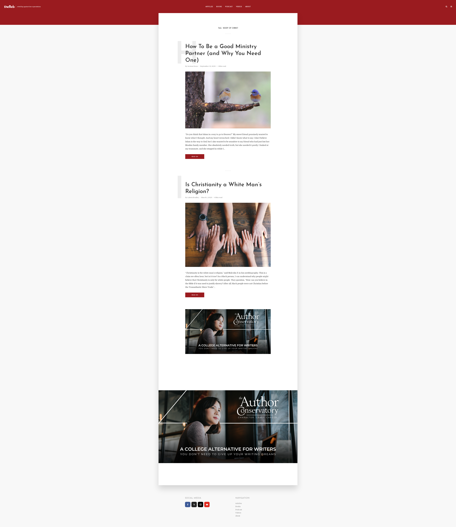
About (248, 6)
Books (219, 6)
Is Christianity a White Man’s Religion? (223, 188)
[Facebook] (187, 504)
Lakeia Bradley (193, 197)
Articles (209, 6)
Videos (239, 6)
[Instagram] (200, 504)
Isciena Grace (193, 66)
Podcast (229, 6)
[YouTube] (207, 504)
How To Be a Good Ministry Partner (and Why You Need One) (223, 53)
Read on (195, 156)
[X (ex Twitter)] (194, 504)
